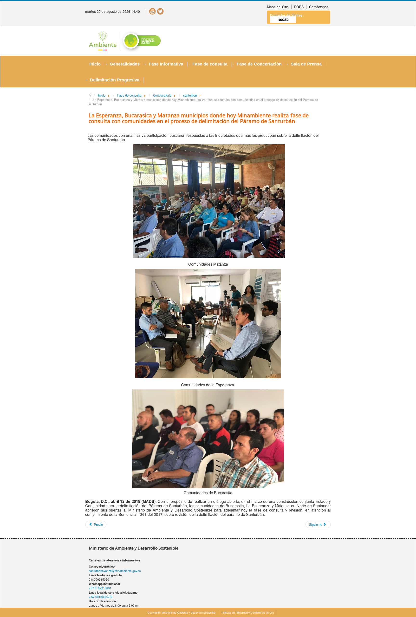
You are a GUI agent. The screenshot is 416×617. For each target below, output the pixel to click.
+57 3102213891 (100, 588)
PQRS (299, 6)
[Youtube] (152, 11)
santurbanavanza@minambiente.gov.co (115, 571)
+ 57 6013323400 (100, 597)
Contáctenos (318, 6)
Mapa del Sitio (278, 6)
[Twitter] (160, 11)
